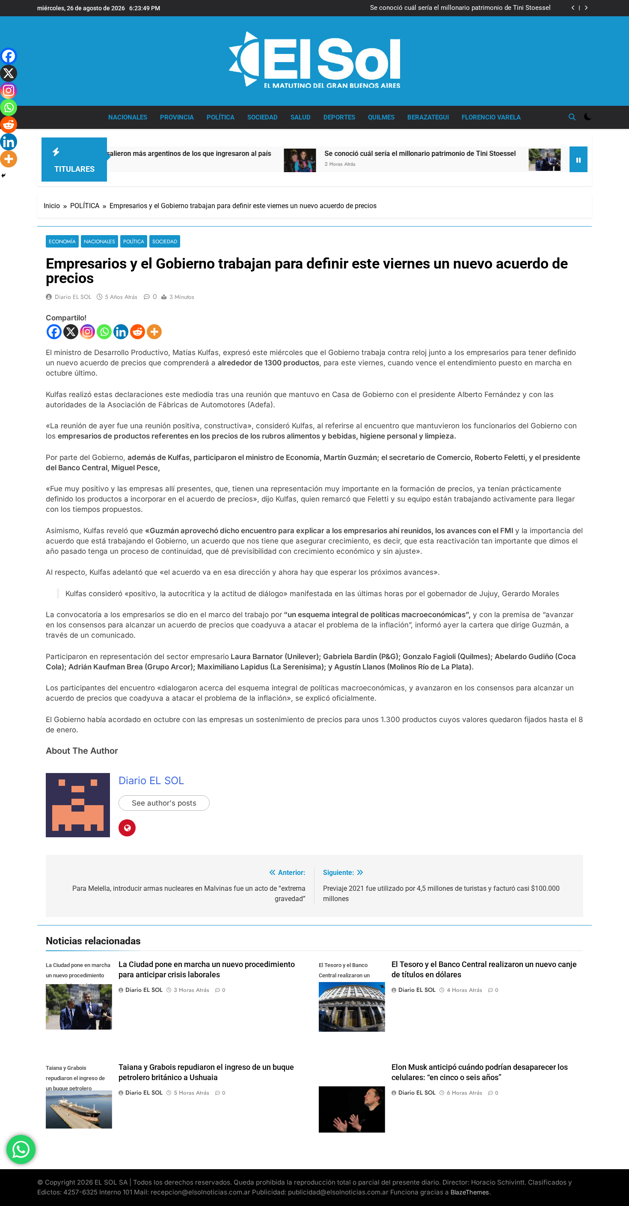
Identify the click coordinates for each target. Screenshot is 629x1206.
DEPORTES (339, 117)
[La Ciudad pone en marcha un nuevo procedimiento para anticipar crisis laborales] (506, 159)
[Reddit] (137, 331)
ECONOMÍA (62, 241)
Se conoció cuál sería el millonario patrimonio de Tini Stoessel (460, 8)
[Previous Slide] (573, 8)
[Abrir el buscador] (572, 116)
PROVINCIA (177, 117)
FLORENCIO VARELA (491, 117)
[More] (154, 331)
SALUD (301, 117)
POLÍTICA (220, 117)
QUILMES (381, 117)
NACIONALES (127, 117)
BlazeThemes (470, 1192)
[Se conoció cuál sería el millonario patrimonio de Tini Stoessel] (261, 165)
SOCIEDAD (262, 117)
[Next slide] (586, 8)
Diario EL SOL (73, 297)
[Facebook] (54, 331)
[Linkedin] (120, 331)
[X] (70, 331)
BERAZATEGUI (428, 117)
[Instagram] (87, 331)
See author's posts (164, 803)
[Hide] (3, 175)
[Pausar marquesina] (578, 159)
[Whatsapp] (104, 331)
